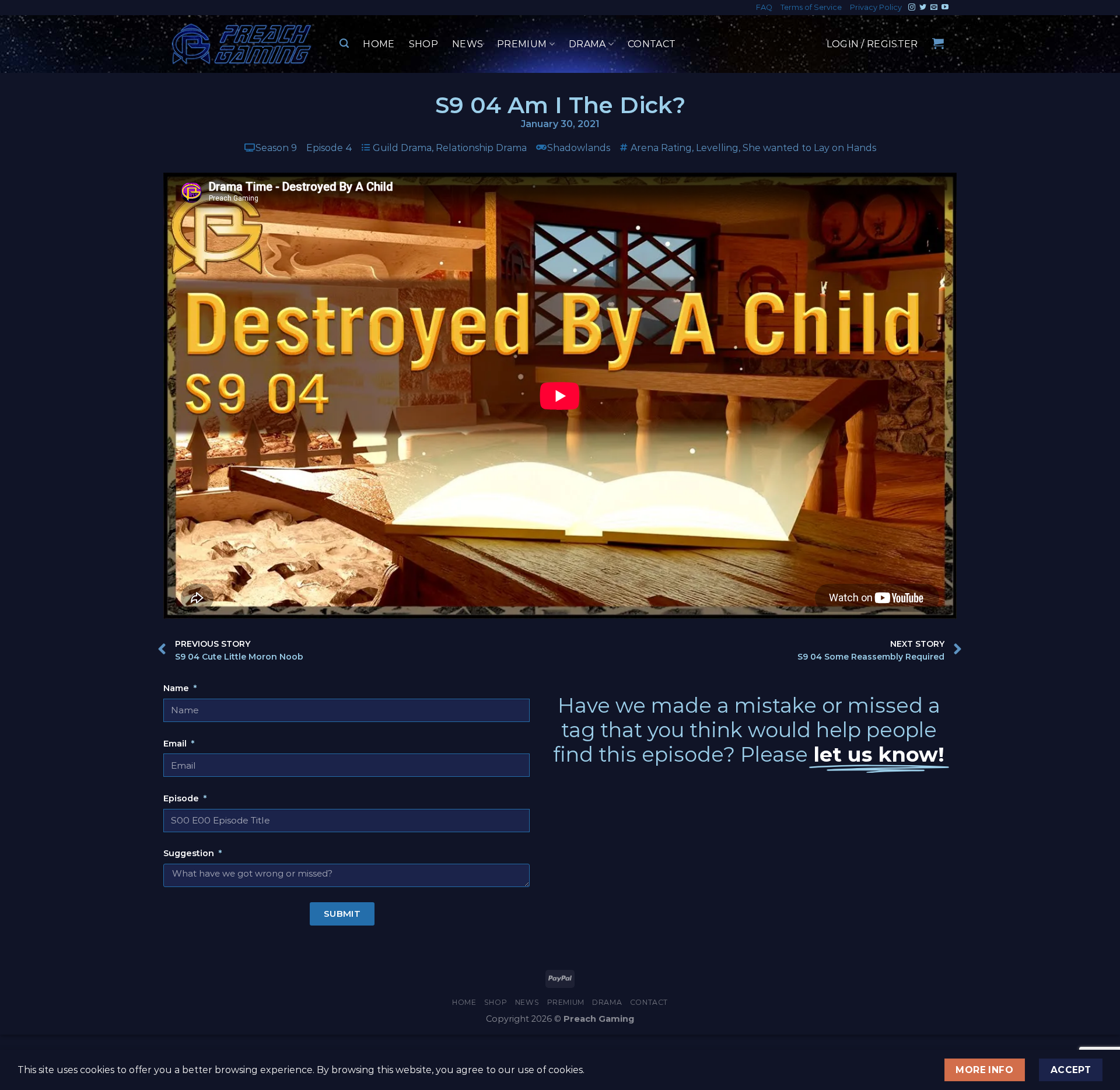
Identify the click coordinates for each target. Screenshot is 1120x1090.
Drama (587, 44)
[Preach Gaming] (242, 44)
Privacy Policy (876, 7)
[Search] (344, 43)
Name (177, 688)
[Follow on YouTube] (945, 7)
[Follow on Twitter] (922, 7)
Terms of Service (811, 7)
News (467, 44)
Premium (522, 44)
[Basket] (938, 43)
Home (378, 44)
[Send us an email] (933, 7)
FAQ (764, 7)
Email (176, 743)
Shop (423, 44)
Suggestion (189, 853)
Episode (182, 798)
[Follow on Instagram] (911, 7)
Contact (652, 44)
